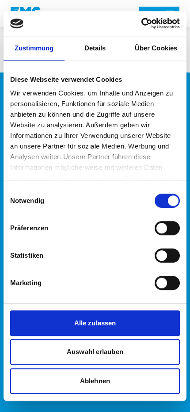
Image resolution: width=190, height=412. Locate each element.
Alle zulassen (95, 323)
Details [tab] (95, 48)
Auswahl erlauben (95, 351)
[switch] (167, 228)
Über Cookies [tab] (156, 48)
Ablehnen (95, 381)
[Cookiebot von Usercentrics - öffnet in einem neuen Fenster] (141, 23)
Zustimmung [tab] (34, 48)
